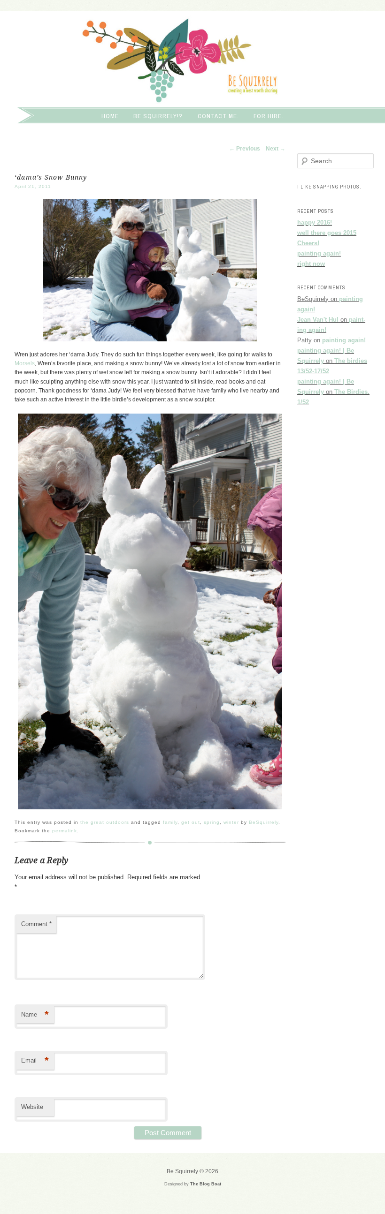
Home (110, 116)
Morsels (25, 363)
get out (190, 822)
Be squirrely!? (158, 116)
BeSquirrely (263, 822)
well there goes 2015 (326, 232)
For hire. (269, 116)
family (170, 822)
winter (231, 822)
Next (275, 148)
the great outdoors (104, 822)
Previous (244, 148)
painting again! (319, 253)
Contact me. (218, 116)
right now (311, 263)
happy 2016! (314, 222)
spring (212, 822)
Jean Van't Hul (318, 319)
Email (35, 1060)
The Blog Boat (205, 1184)
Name (35, 1014)
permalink (64, 830)
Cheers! (308, 243)
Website (32, 1106)
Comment (36, 923)
